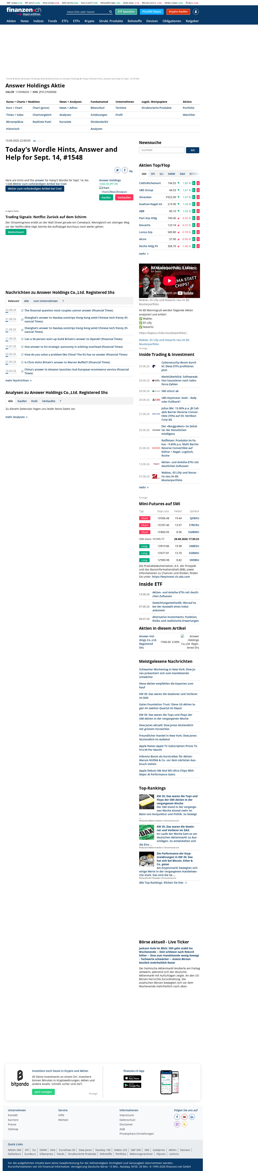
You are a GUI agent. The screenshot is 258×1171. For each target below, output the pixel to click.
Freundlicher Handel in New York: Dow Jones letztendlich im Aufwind (168, 737)
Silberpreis (46, 1154)
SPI (26, 2)
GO (193, 150)
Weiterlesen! (16, 232)
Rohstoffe (135, 21)
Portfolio (188, 108)
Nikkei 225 (120, 1150)
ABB (141, 211)
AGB (122, 1129)
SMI (8, 2)
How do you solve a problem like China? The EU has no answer (65, 354)
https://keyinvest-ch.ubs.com (171, 576)
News (25, 21)
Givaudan (145, 197)
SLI (34, 1150)
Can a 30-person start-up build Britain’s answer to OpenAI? (62, 339)
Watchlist (189, 115)
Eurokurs (30, 1154)
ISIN (35, 92)
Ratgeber (192, 21)
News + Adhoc (68, 108)
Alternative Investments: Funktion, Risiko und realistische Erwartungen (175, 618)
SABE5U (194, 546)
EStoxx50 (105, 2)
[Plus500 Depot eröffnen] (28, 14)
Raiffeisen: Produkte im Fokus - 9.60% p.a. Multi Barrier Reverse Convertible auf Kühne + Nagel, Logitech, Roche (180, 448)
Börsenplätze (14, 122)
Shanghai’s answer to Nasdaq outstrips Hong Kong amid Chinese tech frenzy (74, 317)
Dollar (168, 2)
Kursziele (65, 122)
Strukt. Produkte (111, 21)
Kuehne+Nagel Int (150, 204)
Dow (45, 2)
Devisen (152, 21)
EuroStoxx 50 (67, 1150)
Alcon (142, 239)
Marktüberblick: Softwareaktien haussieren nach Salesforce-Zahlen (179, 380)
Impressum (127, 1115)
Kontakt (13, 1115)
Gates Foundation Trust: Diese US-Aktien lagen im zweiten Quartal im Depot (167, 706)
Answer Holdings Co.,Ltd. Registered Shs (148, 641)
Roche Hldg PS (148, 246)
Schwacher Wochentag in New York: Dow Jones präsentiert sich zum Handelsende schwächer (167, 673)
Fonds (52, 21)
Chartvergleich (42, 115)
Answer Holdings (110, 180)
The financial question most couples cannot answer (58, 310)
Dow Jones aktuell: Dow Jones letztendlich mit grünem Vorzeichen (166, 727)
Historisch (12, 129)
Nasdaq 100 (102, 1150)
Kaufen (106, 197)
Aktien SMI (14, 1150)
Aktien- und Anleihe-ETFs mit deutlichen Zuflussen (180, 464)
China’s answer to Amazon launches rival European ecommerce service (71, 369)
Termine (121, 108)
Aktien (11, 21)
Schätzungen (99, 115)
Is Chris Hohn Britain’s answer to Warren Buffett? (56, 362)
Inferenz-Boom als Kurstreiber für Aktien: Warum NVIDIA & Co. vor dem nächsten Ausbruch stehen (167, 760)
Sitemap (13, 1129)
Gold (125, 2)
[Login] (196, 12)
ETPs (76, 21)
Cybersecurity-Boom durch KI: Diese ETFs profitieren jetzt (178, 366)
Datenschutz (127, 1120)
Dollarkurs (14, 1154)
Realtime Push (42, 122)
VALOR (9, 92)
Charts (105, 191)
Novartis (144, 225)
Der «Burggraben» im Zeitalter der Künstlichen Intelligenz (179, 430)
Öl (187, 2)
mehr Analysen (15, 417)
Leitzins (174, 1154)
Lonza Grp (145, 232)
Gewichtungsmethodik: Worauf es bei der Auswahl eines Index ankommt (174, 606)
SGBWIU (194, 553)
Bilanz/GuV (98, 108)
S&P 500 (136, 1150)
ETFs (65, 21)
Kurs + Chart (14, 108)
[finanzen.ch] (24, 9)
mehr (142, 253)
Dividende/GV (99, 122)
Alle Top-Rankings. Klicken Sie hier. (161, 882)
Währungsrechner (141, 1154)
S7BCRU (194, 525)
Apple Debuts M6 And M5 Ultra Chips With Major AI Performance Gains (166, 772)
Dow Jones (85, 1150)
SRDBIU (194, 560)
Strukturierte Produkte (156, 108)
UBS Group (146, 190)
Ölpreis (161, 1154)
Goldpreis (159, 1150)
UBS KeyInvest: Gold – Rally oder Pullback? (179, 399)
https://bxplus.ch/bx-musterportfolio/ (162, 333)
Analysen (65, 115)
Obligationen (172, 21)
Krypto (89, 21)
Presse (12, 1124)
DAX (64, 2)
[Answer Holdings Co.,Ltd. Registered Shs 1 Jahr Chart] (190, 642)
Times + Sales (14, 115)
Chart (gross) (41, 108)
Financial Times (102, 310)
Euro (83, 2)
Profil (119, 115)
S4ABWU (193, 532)
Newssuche (150, 142)
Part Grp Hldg (148, 218)
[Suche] (111, 11)
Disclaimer (126, 1124)
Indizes (38, 21)
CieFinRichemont (150, 183)
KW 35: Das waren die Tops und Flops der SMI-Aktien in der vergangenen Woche (165, 716)
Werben (63, 1120)
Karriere (13, 1120)
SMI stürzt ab (170, 391)
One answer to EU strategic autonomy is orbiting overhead (63, 347)
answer (39, 180)
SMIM (43, 1150)
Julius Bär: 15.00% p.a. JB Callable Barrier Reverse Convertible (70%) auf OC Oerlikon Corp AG (180, 413)
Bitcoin (145, 2)
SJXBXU (194, 518)
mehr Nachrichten (17, 380)
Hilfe (61, 1115)
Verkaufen (124, 197)
